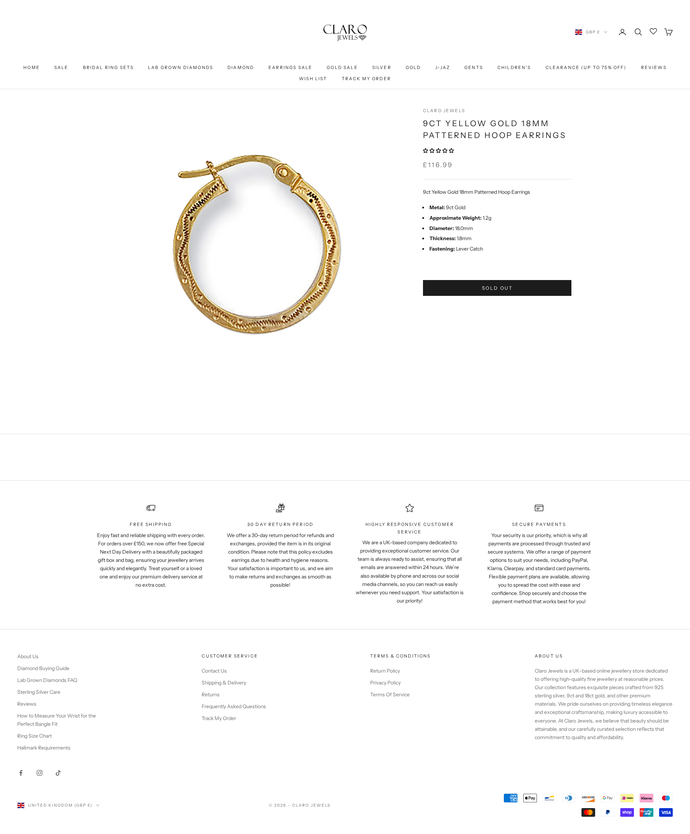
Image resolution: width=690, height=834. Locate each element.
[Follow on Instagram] (39, 772)
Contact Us (214, 671)
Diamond (240, 67)
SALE (61, 67)
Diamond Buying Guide (43, 668)
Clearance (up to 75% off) (586, 67)
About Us (27, 656)
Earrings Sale (290, 67)
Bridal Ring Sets (108, 67)
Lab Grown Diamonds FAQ (47, 680)
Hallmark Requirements (43, 747)
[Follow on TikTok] (58, 772)
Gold (413, 67)
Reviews (654, 67)
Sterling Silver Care (38, 692)
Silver (381, 67)
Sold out (497, 288)
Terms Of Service (390, 694)
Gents (473, 67)
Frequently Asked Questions (234, 706)
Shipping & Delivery (224, 682)
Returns (211, 694)
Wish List (313, 78)
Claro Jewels (444, 110)
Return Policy (385, 671)
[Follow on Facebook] (20, 772)
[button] (439, 150)
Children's (514, 67)
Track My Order (366, 78)
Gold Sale (342, 67)
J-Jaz (442, 67)
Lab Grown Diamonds (180, 67)
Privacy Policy (385, 682)
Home (31, 67)
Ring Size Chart (34, 736)
